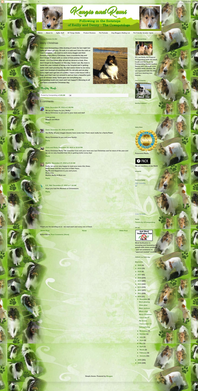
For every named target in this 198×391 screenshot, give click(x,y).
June (142, 340)
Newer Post (45, 231)
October (143, 334)
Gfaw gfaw (143, 305)
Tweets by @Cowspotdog (145, 222)
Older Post (123, 231)
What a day (143, 311)
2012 (140, 290)
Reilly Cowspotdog (140, 183)
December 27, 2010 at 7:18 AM (64, 185)
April (142, 346)
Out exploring (144, 327)
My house (143, 321)
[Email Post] (70, 95)
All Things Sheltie (73, 33)
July (141, 337)
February (143, 353)
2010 (140, 296)
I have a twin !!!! (145, 324)
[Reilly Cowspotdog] (142, 212)
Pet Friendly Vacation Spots (143, 33)
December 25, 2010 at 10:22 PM (71, 147)
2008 (140, 363)
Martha (48, 163)
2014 (140, 284)
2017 (140, 275)
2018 (140, 271)
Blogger (109, 376)
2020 (140, 265)
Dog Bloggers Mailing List (120, 33)
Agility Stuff (60, 33)
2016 (140, 278)
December (144, 299)
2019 (140, 268)
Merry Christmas (145, 314)
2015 (140, 281)
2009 (140, 360)
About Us (49, 33)
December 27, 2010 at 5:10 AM (63, 163)
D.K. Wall (48, 185)
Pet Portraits (103, 33)
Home (40, 33)
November (144, 331)
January (143, 356)
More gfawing (144, 302)
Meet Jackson (144, 308)
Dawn (47, 130)
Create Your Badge (140, 214)
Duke (47, 107)
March (142, 350)
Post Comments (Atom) (60, 234)
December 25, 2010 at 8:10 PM (62, 130)
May (141, 343)
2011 (140, 293)
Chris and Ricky (51, 147)
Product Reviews (89, 33)
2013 (140, 287)
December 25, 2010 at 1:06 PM (61, 107)
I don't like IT (144, 318)
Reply (47, 123)
